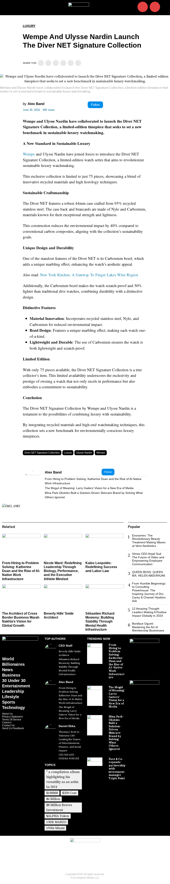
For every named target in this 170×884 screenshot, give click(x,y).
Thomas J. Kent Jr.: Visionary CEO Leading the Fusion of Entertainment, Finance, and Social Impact (70, 741)
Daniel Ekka (67, 726)
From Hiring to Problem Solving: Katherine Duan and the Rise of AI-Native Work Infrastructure (93, 481)
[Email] (78, 63)
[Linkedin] (56, 63)
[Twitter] (48, 63)
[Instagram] (142, 7)
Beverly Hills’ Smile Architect (70, 653)
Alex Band (36, 104)
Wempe (29, 154)
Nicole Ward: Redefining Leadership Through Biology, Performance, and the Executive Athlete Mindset (63, 571)
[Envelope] (155, 7)
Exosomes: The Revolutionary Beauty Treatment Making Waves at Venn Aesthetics (148, 540)
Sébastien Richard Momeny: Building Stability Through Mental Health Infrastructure (99, 621)
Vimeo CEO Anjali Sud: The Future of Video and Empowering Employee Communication (148, 559)
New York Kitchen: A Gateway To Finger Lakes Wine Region (89, 274)
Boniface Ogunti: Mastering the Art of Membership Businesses (148, 627)
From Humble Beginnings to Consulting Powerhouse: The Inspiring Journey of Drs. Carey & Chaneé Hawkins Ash (149, 592)
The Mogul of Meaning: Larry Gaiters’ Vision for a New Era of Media (89, 488)
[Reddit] (71, 63)
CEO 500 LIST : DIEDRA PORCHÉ (69, 756)
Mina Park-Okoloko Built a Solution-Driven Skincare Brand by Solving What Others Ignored (94, 495)
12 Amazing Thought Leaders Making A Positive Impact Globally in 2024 (149, 612)
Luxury (29, 26)
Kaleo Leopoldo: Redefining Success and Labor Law (101, 567)
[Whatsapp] (63, 63)
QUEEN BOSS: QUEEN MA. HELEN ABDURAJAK (148, 573)
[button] (165, 8)
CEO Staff (65, 645)
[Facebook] (41, 63)
